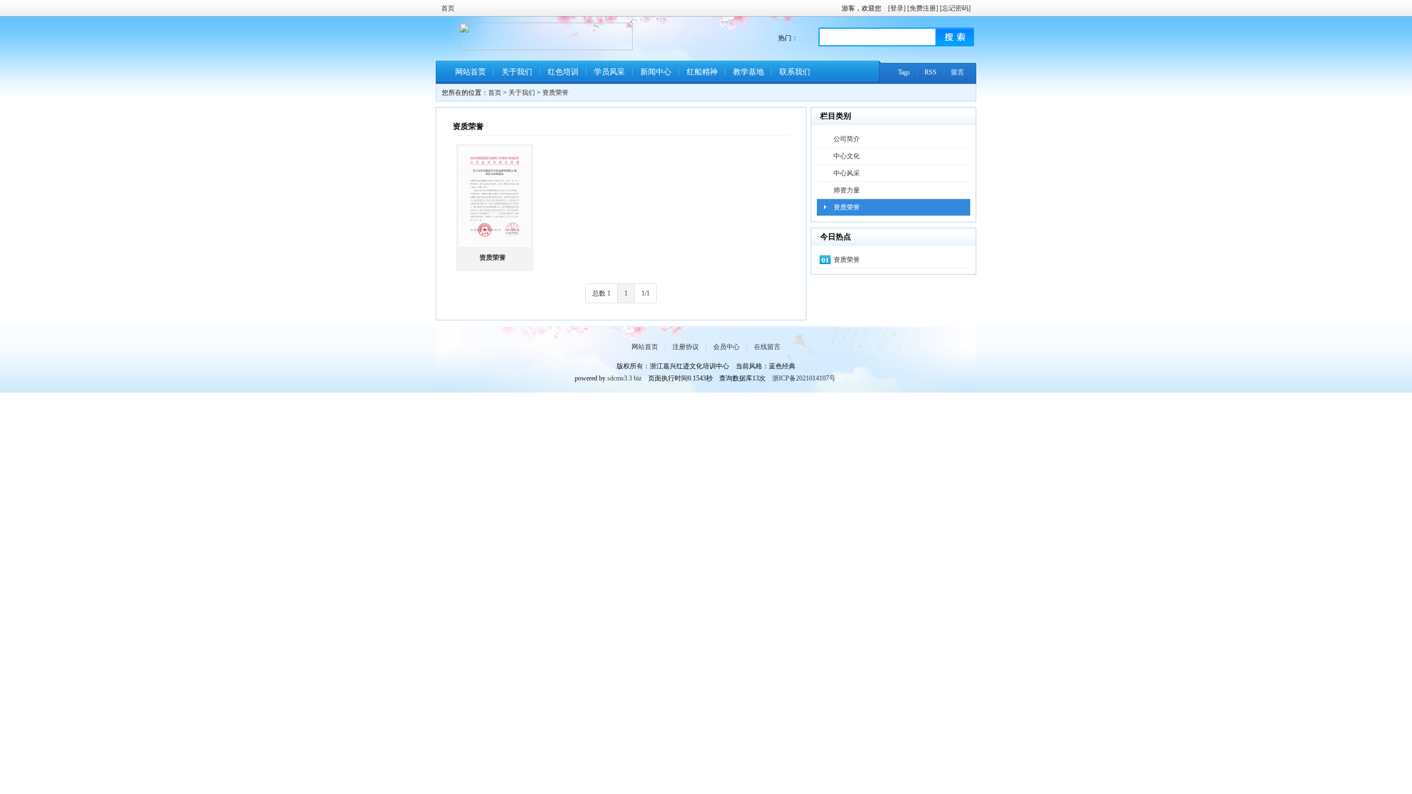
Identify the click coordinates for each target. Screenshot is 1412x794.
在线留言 (767, 347)
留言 (957, 72)
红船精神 (702, 72)
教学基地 (748, 72)
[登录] (897, 8)
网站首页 (470, 72)
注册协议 (685, 347)
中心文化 (846, 156)
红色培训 (563, 72)
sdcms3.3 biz (624, 378)
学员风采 (609, 72)
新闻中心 (655, 72)
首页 (447, 8)
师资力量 (846, 190)
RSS (930, 72)
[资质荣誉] (494, 196)
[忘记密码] (955, 8)
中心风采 (846, 173)
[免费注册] (922, 8)
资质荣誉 (555, 92)
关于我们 (516, 72)
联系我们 (794, 72)
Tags (904, 72)
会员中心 (726, 347)
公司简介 (846, 139)
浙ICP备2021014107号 (804, 378)
